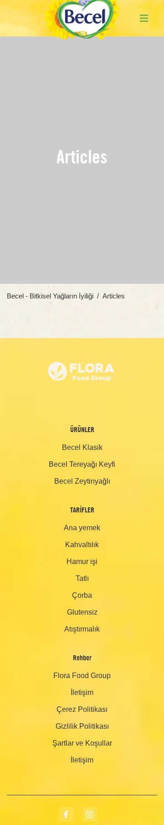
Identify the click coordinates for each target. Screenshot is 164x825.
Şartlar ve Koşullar (82, 743)
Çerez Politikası (82, 709)
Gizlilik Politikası (82, 726)
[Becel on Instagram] (89, 814)
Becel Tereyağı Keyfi (82, 464)
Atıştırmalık (82, 629)
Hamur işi (82, 561)
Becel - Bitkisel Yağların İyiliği (50, 296)
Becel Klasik (82, 447)
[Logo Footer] (82, 344)
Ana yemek (82, 528)
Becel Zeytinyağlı (82, 481)
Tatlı (82, 578)
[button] (144, 18)
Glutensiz (82, 612)
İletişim (82, 692)
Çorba (82, 595)
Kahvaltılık (82, 544)
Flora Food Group (82, 675)
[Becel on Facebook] (66, 814)
